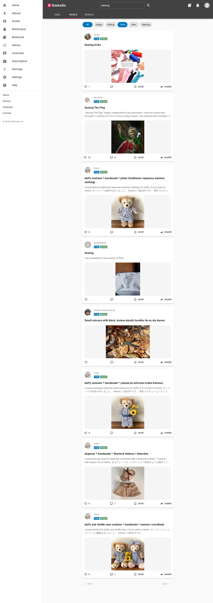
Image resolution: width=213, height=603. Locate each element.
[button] (21, 5)
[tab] (57, 15)
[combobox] (125, 5)
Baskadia (59, 5)
